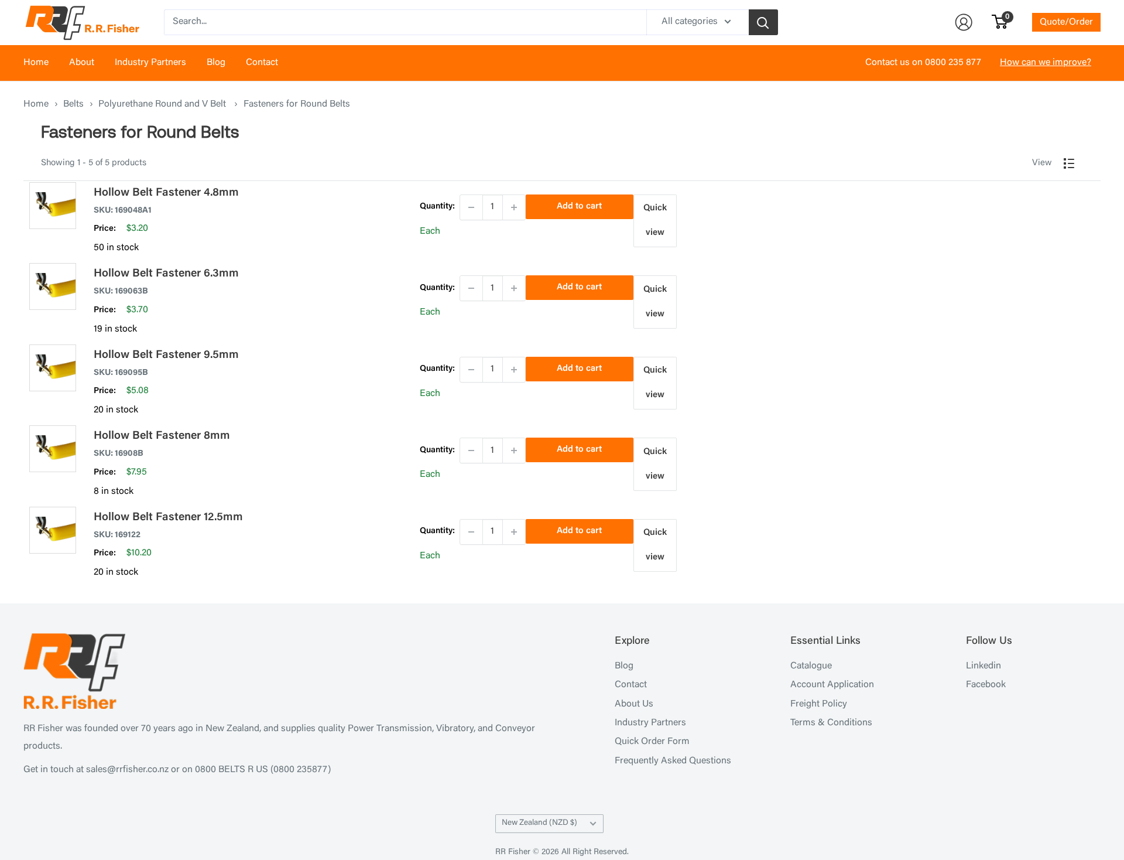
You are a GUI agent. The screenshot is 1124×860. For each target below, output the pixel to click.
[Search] (763, 22)
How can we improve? (1045, 62)
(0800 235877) (300, 769)
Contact (262, 62)
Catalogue (811, 666)
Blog (216, 62)
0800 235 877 (953, 62)
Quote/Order (1066, 22)
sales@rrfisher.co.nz (127, 769)
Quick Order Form (652, 741)
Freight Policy (818, 704)
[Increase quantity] (514, 207)
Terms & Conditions (831, 723)
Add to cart (579, 206)
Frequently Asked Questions (673, 761)
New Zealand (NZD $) (539, 823)
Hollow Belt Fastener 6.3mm (166, 273)
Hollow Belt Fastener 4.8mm (166, 193)
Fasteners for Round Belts (297, 104)
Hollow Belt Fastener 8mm (162, 436)
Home (36, 62)
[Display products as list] (1069, 163)
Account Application (832, 685)
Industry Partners (150, 62)
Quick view (655, 220)
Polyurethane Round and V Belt (163, 104)
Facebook (986, 685)
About (81, 62)
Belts (73, 104)
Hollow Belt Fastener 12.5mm (168, 517)
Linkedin (983, 666)
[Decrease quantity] (471, 207)
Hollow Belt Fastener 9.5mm (166, 355)
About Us (634, 704)
